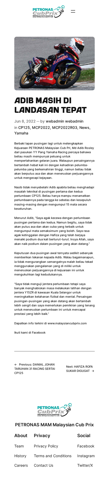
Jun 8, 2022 (25, 121)
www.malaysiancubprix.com (67, 323)
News (84, 127)
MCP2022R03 (64, 127)
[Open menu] (73, 11)
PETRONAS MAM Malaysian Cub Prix (54, 424)
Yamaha (21, 133)
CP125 (24, 127)
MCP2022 (41, 127)
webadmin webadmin (64, 121)
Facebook (39, 332)
